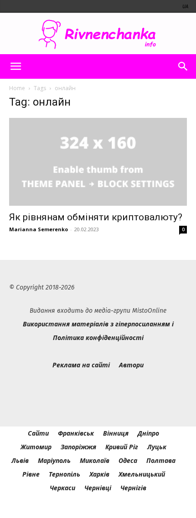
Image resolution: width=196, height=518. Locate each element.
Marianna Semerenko (38, 229)
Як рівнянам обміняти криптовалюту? (97, 217)
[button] (15, 66)
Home (17, 88)
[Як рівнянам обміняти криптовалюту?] (98, 162)
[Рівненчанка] (98, 34)
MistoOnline (149, 311)
